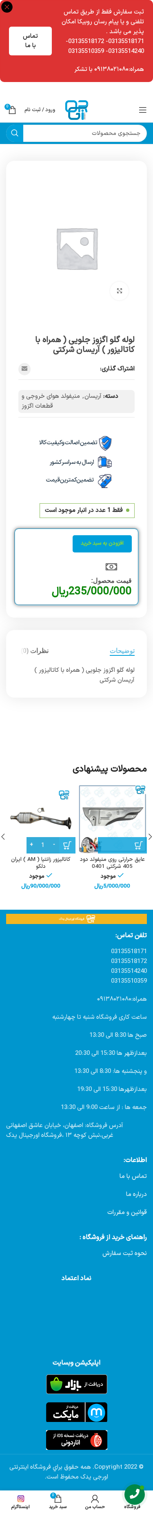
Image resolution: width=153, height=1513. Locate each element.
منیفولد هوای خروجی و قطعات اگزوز (51, 401)
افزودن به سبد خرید (102, 543)
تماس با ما (30, 41)
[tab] (122, 650)
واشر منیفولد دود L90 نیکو (97, 835)
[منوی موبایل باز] (143, 110)
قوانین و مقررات (127, 1212)
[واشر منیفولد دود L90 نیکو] (97, 806)
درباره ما (136, 1194)
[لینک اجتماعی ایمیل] (24, 369)
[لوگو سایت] (77, 109)
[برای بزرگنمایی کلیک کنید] (119, 291)
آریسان (93, 396)
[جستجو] (14, 133)
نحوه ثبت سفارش (124, 1253)
